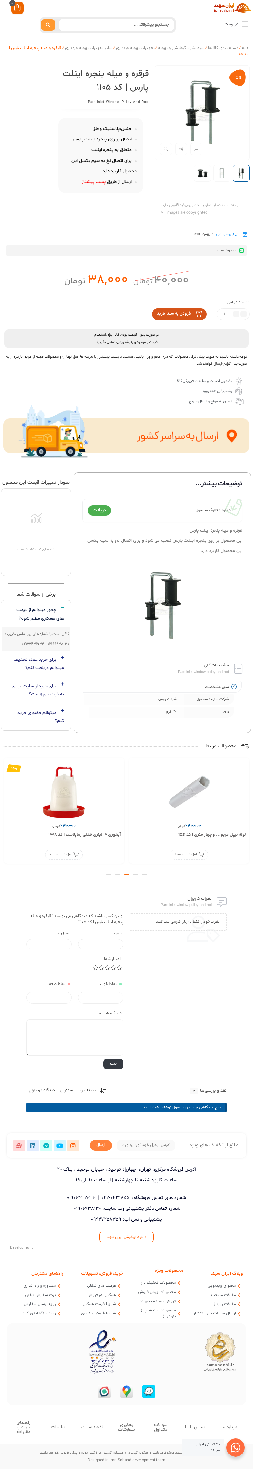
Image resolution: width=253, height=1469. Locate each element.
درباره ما (229, 1427)
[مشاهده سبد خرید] (17, 8)
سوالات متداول (161, 1427)
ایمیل (64, 933)
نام (117, 933)
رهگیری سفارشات (126, 1427)
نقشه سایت (92, 1427)
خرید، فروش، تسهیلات (102, 1273)
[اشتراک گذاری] (181, 149)
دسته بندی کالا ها (223, 48)
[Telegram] (46, 1145)
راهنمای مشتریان (47, 1273)
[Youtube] (60, 1145)
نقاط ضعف (56, 984)
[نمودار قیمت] (196, 149)
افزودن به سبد (185, 855)
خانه (245, 48)
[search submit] (48, 25)
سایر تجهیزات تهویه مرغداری (88, 48)
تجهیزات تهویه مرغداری (135, 48)
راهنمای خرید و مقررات (24, 1428)
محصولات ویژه (169, 1271)
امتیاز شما (112, 959)
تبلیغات (58, 1427)
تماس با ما (195, 1427)
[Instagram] (73, 1145)
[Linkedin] (33, 1145)
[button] (144, 874)
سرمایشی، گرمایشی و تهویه (181, 48)
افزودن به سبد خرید (174, 314)
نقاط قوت (108, 984)
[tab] (36, 614)
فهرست (231, 24)
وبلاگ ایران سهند (227, 1273)
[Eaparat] (19, 1145)
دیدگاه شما (110, 1013)
